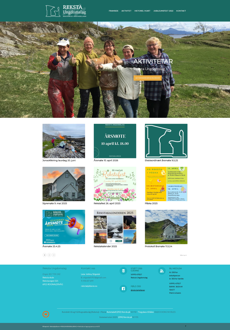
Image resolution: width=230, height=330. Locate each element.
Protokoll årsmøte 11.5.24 (158, 246)
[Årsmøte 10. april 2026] (115, 141)
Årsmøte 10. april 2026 (106, 160)
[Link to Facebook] (185, 326)
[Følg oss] (123, 289)
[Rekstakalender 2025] (115, 227)
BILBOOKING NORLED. (165, 312)
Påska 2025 (151, 203)
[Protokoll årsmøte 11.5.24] (166, 227)
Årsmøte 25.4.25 (51, 246)
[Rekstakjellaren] (67, 11)
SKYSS (134, 312)
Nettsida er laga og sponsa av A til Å (89, 326)
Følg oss (136, 286)
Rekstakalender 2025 (105, 246)
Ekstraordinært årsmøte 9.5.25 (161, 160)
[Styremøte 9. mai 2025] (64, 184)
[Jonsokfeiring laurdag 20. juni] (64, 141)
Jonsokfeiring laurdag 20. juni (59, 160)
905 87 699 (88, 281)
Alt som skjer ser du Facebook (147, 78)
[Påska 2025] (166, 184)
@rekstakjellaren (138, 290)
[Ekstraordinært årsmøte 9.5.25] (166, 141)
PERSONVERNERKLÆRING (69, 326)
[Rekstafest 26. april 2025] (115, 184)
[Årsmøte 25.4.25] (64, 227)
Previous (2, 70)
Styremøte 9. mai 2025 (55, 203)
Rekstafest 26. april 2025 (107, 203)
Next (228, 70)
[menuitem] (113, 11)
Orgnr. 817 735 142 (51, 274)
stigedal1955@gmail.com (94, 277)
